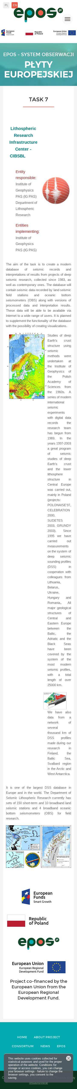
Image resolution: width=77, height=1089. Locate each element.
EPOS (61, 1046)
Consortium (23, 1046)
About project (47, 1037)
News (45, 1046)
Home (22, 1037)
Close (68, 1058)
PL (6, 5)
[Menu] (67, 19)
